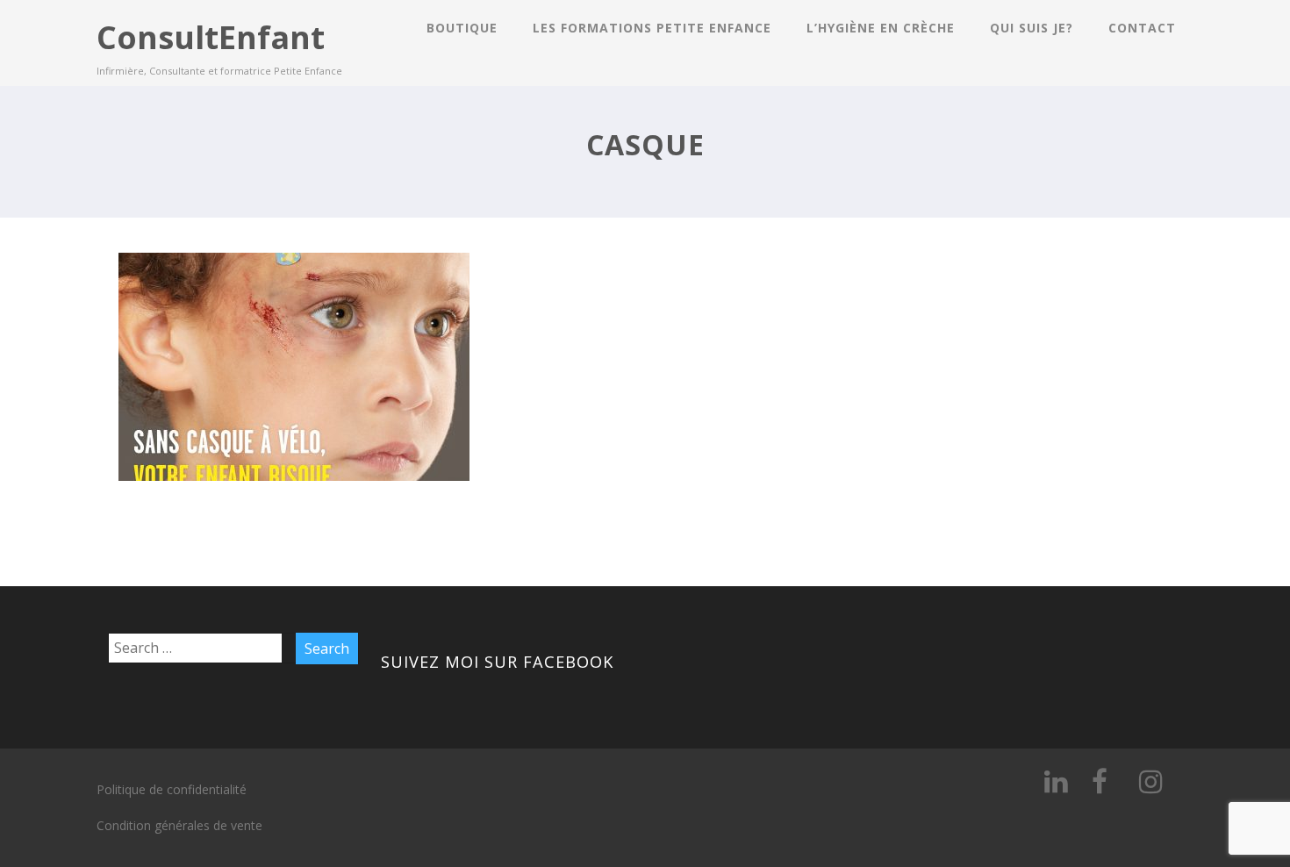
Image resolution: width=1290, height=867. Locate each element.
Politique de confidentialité (172, 789)
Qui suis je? (1031, 27)
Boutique (462, 27)
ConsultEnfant (211, 37)
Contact (1142, 27)
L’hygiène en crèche (880, 27)
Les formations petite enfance (652, 27)
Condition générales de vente (179, 825)
